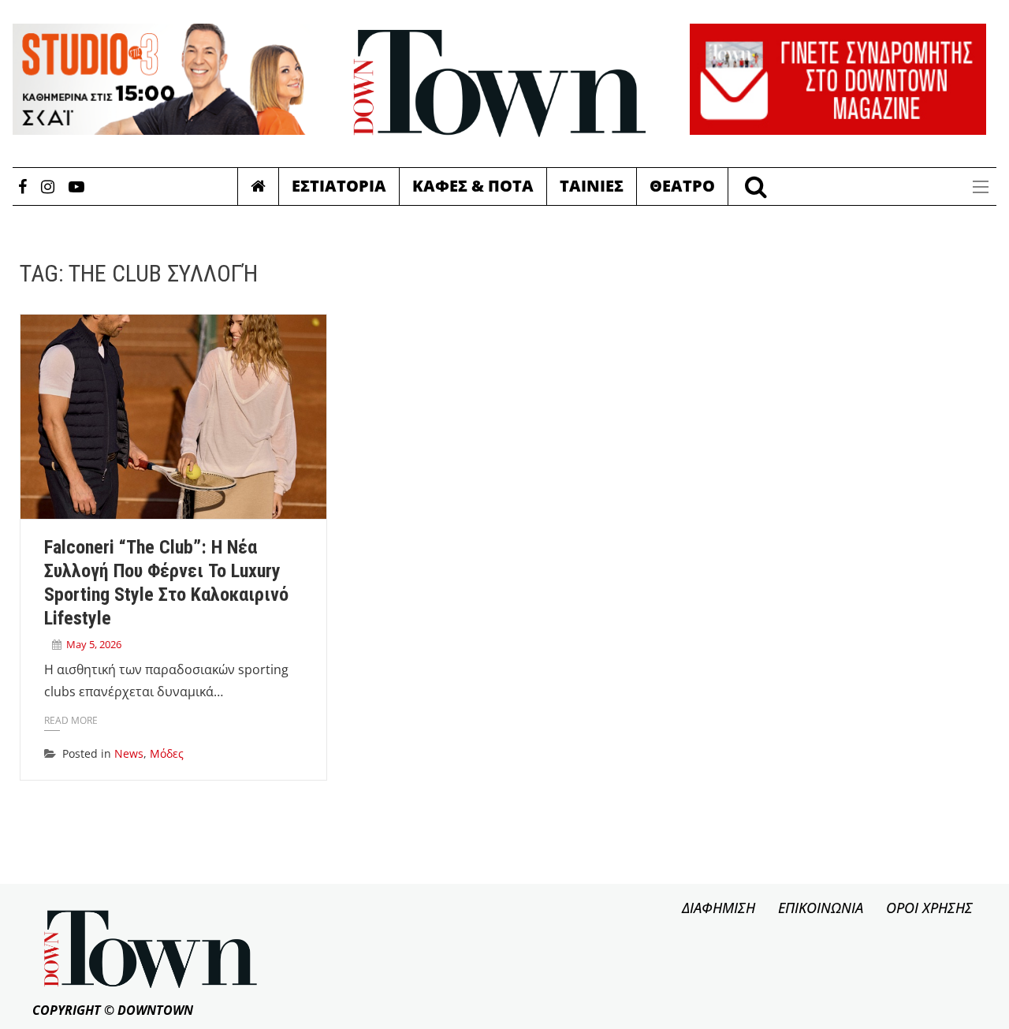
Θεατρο (682, 185)
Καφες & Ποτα (473, 185)
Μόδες (167, 753)
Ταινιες (592, 185)
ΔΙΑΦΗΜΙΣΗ (718, 907)
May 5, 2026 (93, 644)
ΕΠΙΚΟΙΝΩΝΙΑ (820, 907)
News (128, 753)
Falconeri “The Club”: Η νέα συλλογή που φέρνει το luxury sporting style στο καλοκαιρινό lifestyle (166, 582)
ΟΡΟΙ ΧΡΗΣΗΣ (929, 907)
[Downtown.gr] (499, 84)
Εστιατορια (339, 185)
